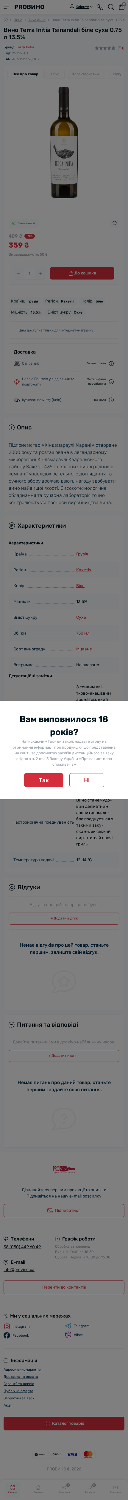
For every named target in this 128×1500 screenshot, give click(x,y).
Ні (87, 780)
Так (44, 780)
